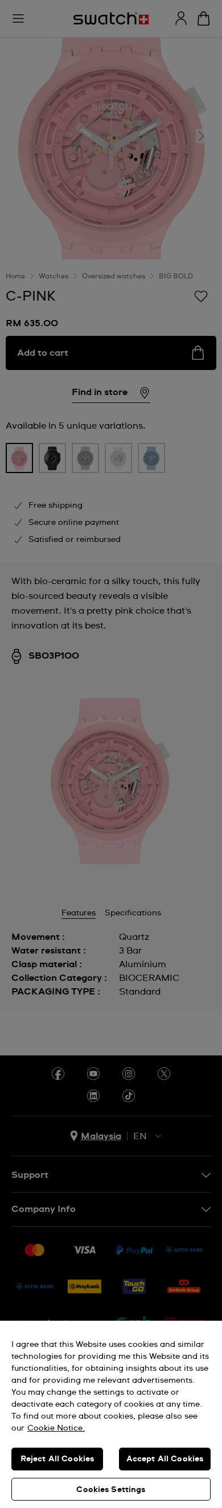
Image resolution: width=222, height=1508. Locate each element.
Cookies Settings (110, 1490)
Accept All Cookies (165, 1459)
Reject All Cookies (57, 1459)
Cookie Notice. (56, 1428)
